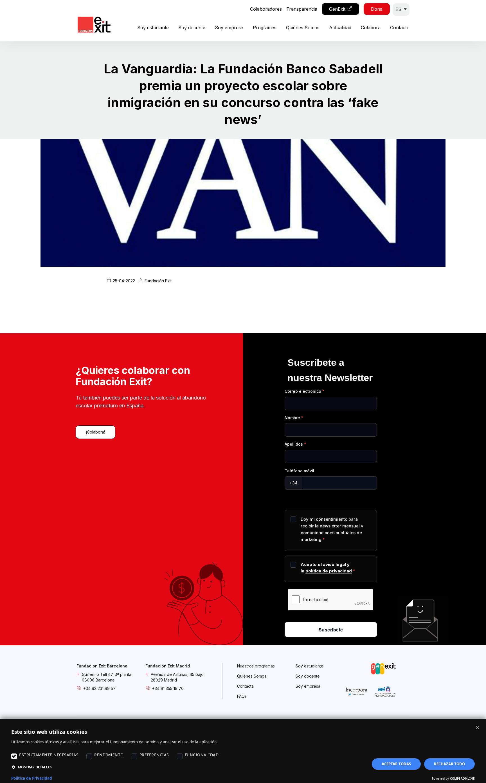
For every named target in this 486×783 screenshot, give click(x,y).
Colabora (371, 27)
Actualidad (340, 27)
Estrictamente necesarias (48, 754)
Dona (376, 9)
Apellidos (294, 444)
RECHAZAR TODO (449, 763)
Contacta (245, 686)
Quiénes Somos (303, 27)
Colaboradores (266, 9)
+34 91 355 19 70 (168, 688)
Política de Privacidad (31, 778)
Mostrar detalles (35, 767)
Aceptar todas (396, 763)
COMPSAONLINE (462, 778)
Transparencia (301, 9)
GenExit (337, 9)
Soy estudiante (153, 27)
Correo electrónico (303, 391)
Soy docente (191, 27)
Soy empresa (229, 27)
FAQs (242, 696)
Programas (264, 27)
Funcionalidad (202, 754)
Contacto (400, 27)
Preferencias (154, 754)
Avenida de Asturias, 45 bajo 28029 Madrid (177, 677)
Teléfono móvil (299, 470)
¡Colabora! (95, 432)
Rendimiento (109, 754)
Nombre (292, 417)
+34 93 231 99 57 (99, 688)
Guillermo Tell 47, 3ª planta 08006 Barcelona (106, 677)
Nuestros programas (256, 666)
